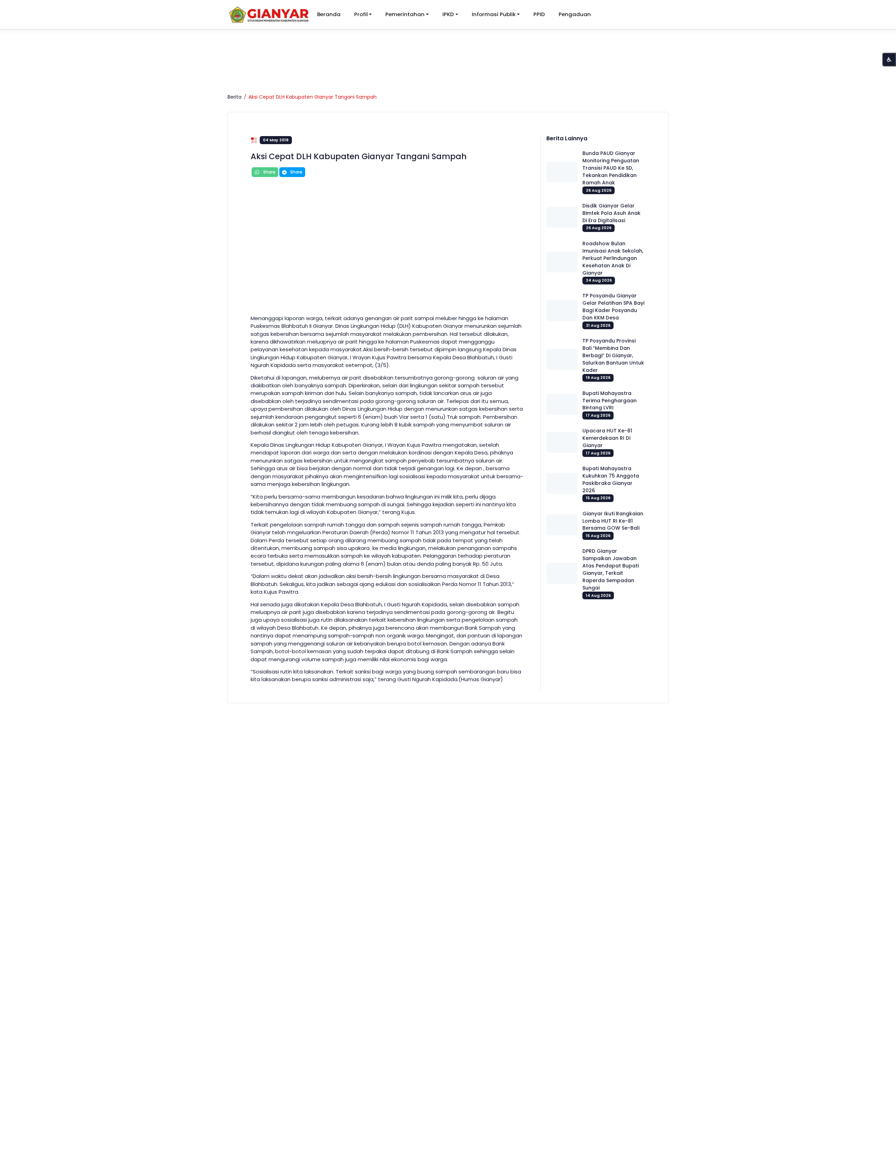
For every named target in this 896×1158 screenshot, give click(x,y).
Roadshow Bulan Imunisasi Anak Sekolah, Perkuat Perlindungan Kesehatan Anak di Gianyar (612, 258)
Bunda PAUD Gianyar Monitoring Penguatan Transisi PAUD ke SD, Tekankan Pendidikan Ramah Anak (610, 168)
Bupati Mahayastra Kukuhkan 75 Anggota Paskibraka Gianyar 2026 (610, 479)
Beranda (329, 14)
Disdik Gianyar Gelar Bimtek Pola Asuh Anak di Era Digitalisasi (611, 213)
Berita (234, 96)
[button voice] (889, 59)
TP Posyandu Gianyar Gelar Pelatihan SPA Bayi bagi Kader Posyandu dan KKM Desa (613, 306)
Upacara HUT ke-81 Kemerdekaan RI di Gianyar (607, 438)
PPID (539, 14)
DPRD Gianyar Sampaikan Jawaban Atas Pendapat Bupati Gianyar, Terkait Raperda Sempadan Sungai (610, 569)
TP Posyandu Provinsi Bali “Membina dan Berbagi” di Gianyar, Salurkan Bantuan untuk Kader (613, 355)
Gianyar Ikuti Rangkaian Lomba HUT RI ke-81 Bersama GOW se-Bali (612, 521)
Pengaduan (575, 14)
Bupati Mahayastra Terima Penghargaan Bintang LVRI (609, 400)
